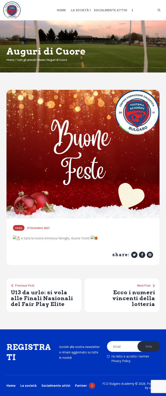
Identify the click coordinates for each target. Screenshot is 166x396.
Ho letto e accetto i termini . (130, 358)
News (41, 60)
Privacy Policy (120, 361)
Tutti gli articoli (26, 60)
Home (10, 60)
